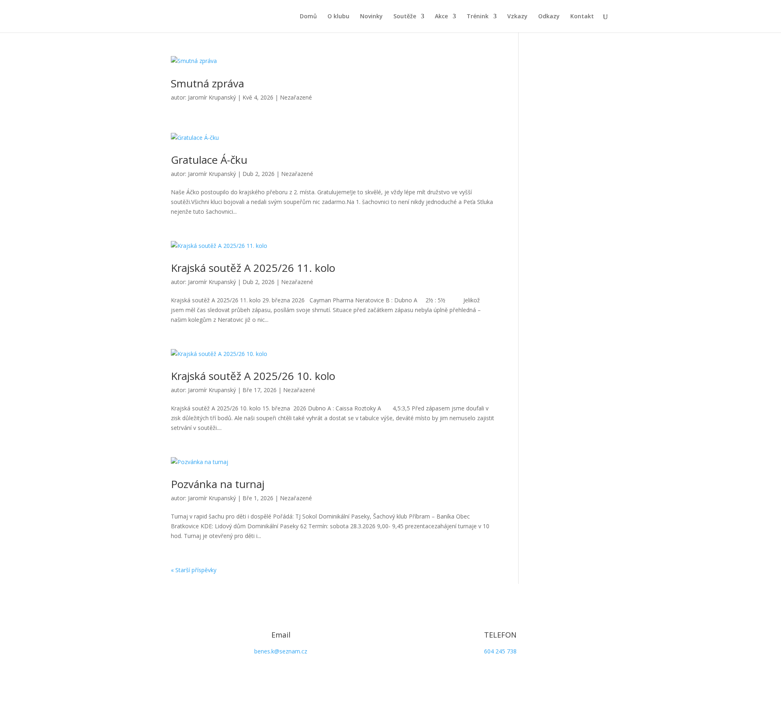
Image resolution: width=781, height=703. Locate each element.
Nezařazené (296, 97)
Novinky (371, 16)
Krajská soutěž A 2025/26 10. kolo (253, 376)
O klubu (338, 16)
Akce (441, 16)
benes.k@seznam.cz (280, 651)
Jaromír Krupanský (212, 97)
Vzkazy (517, 16)
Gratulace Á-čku (209, 159)
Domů (308, 16)
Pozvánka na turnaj (217, 484)
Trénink (478, 16)
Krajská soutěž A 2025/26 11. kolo (253, 267)
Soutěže (404, 16)
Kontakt (582, 16)
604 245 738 (500, 651)
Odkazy (549, 16)
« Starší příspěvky (193, 570)
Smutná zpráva (207, 83)
